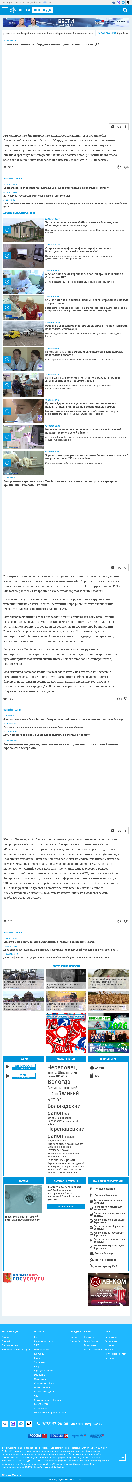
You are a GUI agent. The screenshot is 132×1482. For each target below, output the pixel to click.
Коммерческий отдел (115, 1353)
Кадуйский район (56, 1140)
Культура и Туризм (43, 1370)
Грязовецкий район (61, 1160)
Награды (109, 1345)
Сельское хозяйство (44, 1383)
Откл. (79, 1479)
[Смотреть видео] (23, 230)
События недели (10, 1345)
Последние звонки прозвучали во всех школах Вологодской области (43, 727)
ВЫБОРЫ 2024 (41, 1404)
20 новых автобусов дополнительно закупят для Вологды (36, 195)
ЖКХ (36, 1345)
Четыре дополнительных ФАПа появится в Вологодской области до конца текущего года (81, 224)
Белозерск (54, 1121)
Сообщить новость (66, 1206)
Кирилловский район (61, 1144)
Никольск (69, 1136)
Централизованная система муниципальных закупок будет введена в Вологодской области (56, 187)
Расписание (111, 1337)
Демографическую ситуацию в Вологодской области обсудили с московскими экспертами (56, 957)
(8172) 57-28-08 (55, 1424)
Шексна (61, 1076)
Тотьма (79, 1144)
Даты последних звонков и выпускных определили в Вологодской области (46, 734)
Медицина (39, 1374)
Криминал (39, 1353)
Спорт (37, 1366)
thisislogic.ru (58, 1467)
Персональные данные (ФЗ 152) (17, 1467)
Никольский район (58, 1169)
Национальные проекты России (50, 1412)
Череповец (62, 1067)
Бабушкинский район (59, 1147)
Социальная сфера (43, 1341)
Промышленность (43, 1387)
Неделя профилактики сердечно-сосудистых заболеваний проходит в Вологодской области (83, 431)
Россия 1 (6, 1337)
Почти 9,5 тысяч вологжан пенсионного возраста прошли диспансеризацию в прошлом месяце (82, 379)
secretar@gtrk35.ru (89, 1424)
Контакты (110, 1349)
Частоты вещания (93, 1349)
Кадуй (67, 1114)
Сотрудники (111, 1341)
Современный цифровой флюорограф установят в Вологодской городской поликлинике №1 (78, 250)
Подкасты (89, 1337)
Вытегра (52, 1072)
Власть (37, 1358)
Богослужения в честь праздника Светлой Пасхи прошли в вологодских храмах (49, 941)
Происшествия (41, 1349)
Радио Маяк (90, 1345)
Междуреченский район (59, 1153)
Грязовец (59, 1166)
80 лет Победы (41, 1408)
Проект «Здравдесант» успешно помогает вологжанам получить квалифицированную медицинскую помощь (80, 405)
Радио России (91, 1341)
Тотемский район (58, 1150)
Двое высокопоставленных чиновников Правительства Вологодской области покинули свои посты (60, 949)
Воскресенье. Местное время (16, 1349)
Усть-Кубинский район (63, 1155)
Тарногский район (74, 1166)
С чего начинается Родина (47, 1400)
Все (36, 1337)
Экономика (40, 1362)
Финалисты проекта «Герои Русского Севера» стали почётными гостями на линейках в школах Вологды (63, 719)
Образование (41, 1379)
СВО (36, 1395)
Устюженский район (59, 1117)
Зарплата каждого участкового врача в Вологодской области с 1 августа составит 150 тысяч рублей (86, 457)
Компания (110, 1358)
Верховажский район (65, 1172)
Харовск (52, 1163)
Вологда (59, 1081)
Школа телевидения (44, 1391)
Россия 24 (7, 1341)
